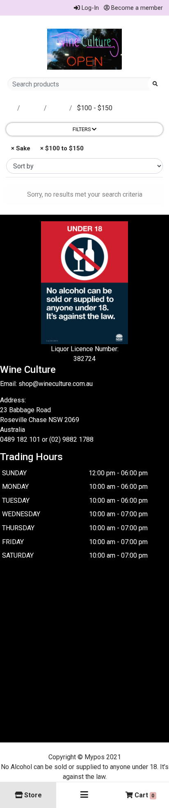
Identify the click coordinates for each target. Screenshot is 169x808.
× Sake (19, 148)
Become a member (136, 7)
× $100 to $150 (61, 148)
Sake (59, 108)
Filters (82, 129)
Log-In (89, 7)
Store (33, 108)
